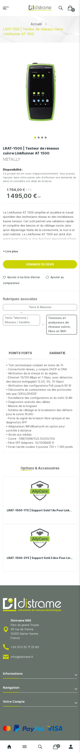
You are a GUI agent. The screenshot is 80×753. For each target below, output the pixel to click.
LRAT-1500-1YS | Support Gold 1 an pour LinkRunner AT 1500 (40, 510)
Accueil (36, 24)
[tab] (20, 355)
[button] (35, 137)
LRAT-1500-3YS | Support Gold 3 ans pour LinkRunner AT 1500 (40, 558)
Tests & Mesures (40, 307)
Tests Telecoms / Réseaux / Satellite (17, 320)
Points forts (20, 353)
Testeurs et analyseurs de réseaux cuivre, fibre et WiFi (59, 324)
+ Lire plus (10, 251)
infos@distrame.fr (22, 656)
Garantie (57, 353)
